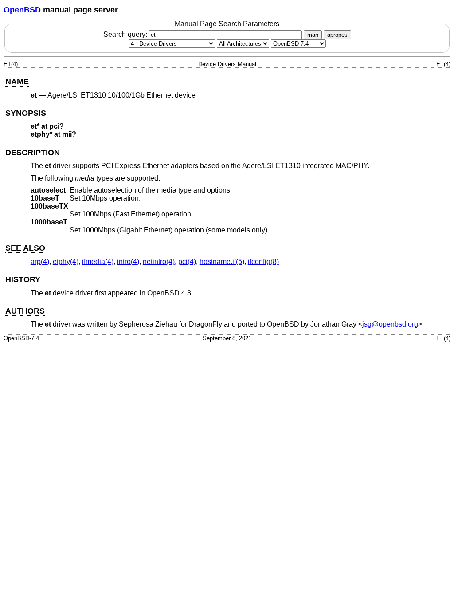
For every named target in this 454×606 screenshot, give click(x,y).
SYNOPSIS (25, 113)
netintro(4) (159, 261)
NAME (17, 81)
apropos (337, 34)
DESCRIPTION (32, 152)
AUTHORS (25, 311)
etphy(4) (65, 261)
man (312, 34)
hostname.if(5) (222, 261)
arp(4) (40, 261)
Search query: (126, 34)
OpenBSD (22, 9)
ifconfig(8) (263, 261)
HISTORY (22, 279)
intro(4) (128, 261)
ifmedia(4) (98, 261)
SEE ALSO (25, 248)
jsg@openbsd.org (390, 324)
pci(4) (187, 261)
